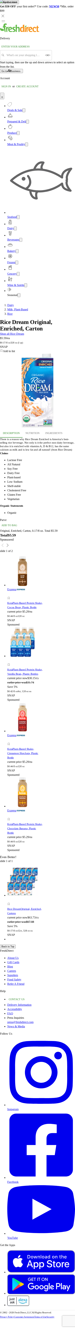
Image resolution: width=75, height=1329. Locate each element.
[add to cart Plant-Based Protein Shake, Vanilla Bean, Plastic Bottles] (9, 660)
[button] (25, 598)
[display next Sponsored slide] (7, 545)
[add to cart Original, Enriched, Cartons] (9, 900)
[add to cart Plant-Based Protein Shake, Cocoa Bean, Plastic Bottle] (9, 594)
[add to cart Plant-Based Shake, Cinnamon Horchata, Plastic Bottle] (9, 740)
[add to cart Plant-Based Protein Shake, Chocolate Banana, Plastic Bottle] (9, 815)
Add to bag (9, 525)
